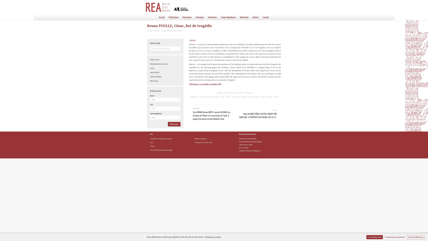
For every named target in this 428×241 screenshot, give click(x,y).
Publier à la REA (154, 60)
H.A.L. (152, 142)
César (222, 96)
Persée (152, 146)
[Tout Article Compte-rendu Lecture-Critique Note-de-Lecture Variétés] (165, 118)
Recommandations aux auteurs (159, 64)
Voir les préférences (415, 237)
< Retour (192, 40)
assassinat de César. (204, 96)
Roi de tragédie (243, 96)
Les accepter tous (374, 237)
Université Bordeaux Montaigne (161, 150)
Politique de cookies (213, 237)
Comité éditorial (154, 72)
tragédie (269, 96)
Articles (226, 93)
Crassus (228, 96)
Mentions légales (200, 139)
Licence (152, 68)
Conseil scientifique (155, 77)
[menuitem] (162, 17)
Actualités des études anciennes (161, 139)
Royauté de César (254, 96)
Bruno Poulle (215, 96)
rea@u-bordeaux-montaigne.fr (250, 151)
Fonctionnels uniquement (395, 237)
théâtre (263, 96)
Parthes (235, 96)
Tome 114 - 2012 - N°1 (235, 93)
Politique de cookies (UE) (203, 142)
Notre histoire (154, 81)
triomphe (276, 96)
